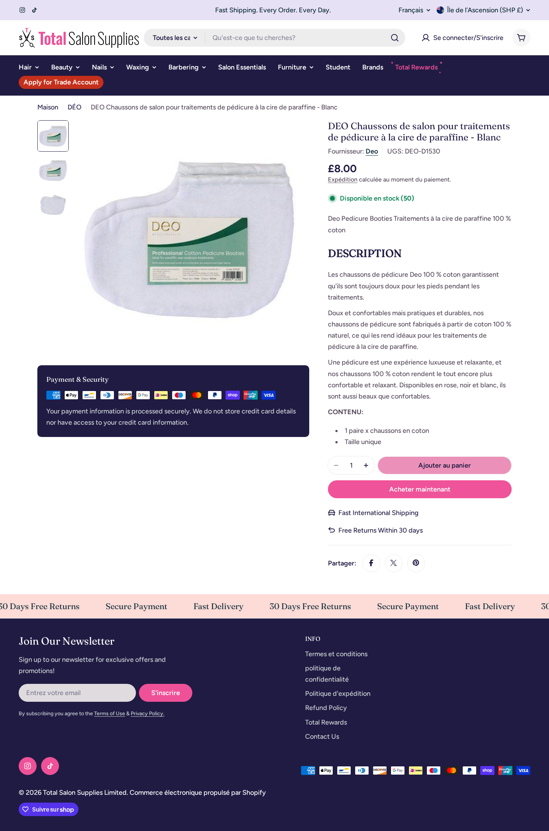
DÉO (74, 107)
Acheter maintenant (419, 489)
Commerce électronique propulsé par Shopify (198, 792)
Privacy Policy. (147, 713)
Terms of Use (109, 713)
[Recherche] (394, 37)
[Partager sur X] (394, 563)
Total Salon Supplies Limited (85, 792)
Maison (47, 107)
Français (410, 10)
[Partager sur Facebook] (371, 563)
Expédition (342, 179)
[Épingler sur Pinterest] (416, 563)
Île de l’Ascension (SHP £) (485, 10)
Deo (372, 151)
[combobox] (274, 38)
